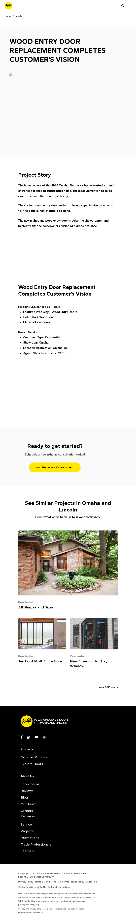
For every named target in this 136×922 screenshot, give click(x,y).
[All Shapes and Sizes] (68, 571)
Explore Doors (32, 764)
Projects (17, 16)
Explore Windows (34, 757)
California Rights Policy (71, 881)
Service (26, 824)
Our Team (28, 804)
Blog (24, 797)
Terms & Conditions (45, 881)
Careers (27, 811)
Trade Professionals (36, 844)
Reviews (27, 791)
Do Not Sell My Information (54, 887)
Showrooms (30, 784)
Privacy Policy (25, 881)
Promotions (30, 838)
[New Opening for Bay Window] (94, 644)
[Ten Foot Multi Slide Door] (42, 642)
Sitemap (27, 851)
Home (8, 16)
